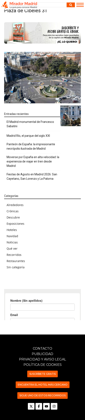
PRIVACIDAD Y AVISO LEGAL (42, 359)
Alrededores (15, 205)
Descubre (13, 217)
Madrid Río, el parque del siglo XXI (28, 135)
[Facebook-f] (38, 406)
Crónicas (13, 211)
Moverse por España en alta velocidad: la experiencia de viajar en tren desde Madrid (33, 161)
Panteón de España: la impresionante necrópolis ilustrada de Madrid (31, 146)
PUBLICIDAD (42, 354)
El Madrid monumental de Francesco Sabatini (30, 124)
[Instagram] (54, 406)
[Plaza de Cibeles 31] (42, 77)
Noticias (12, 242)
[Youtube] (46, 406)
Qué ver (12, 248)
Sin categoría (16, 267)
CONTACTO (42, 348)
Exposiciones (15, 224)
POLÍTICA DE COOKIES (43, 365)
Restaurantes (16, 261)
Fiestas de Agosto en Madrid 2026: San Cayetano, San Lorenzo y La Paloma (32, 176)
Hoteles (12, 230)
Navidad (12, 236)
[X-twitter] (31, 406)
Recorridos (14, 255)
